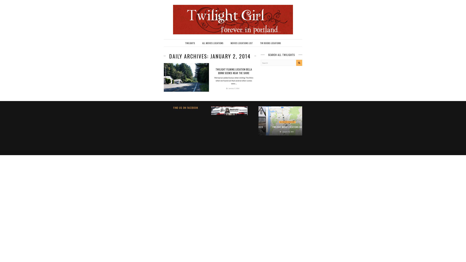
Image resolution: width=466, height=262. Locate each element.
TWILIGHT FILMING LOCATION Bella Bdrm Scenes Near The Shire (234, 71)
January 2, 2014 (234, 89)
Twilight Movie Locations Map (280, 127)
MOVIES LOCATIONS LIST (242, 43)
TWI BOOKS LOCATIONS (270, 43)
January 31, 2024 (281, 132)
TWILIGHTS (190, 43)
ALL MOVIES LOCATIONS (212, 43)
